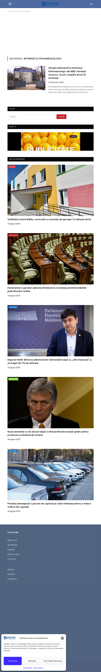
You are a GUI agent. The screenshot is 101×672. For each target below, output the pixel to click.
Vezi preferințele (52, 661)
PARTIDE (11, 574)
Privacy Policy (38, 668)
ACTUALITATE (13, 235)
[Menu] (10, 4)
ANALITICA (12, 540)
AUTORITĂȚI (13, 307)
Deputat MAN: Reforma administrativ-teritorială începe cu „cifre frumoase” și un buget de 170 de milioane (50, 361)
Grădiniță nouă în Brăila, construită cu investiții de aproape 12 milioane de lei (49, 219)
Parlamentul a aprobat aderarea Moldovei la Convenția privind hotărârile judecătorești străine (47, 289)
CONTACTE (12, 579)
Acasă (9, 11)
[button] (62, 638)
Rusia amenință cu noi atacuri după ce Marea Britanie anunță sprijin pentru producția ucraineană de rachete (48, 433)
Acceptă (12, 661)
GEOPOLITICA (13, 379)
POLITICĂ (12, 167)
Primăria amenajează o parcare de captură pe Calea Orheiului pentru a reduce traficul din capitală (49, 505)
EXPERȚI (11, 550)
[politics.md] (50, 4)
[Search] (91, 4)
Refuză (32, 661)
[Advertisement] (50, 34)
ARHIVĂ (10, 570)
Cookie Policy (27, 668)
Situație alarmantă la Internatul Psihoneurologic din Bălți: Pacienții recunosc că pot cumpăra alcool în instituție (67, 73)
